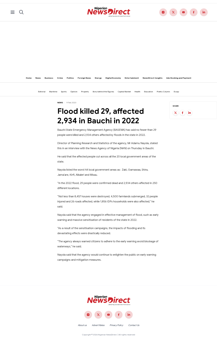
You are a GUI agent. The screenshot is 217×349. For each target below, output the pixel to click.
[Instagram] (163, 12)
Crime (60, 78)
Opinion (73, 91)
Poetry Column (163, 91)
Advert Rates (98, 325)
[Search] (21, 12)
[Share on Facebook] (182, 113)
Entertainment (132, 78)
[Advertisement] (108, 45)
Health (137, 91)
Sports (64, 91)
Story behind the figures (103, 91)
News (38, 78)
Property (85, 91)
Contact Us (133, 325)
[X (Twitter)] (173, 12)
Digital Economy (113, 78)
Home (29, 78)
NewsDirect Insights (153, 78)
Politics (70, 78)
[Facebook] (193, 12)
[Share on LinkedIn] (189, 113)
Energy (98, 78)
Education (148, 91)
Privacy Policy (116, 325)
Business (49, 78)
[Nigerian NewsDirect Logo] (108, 12)
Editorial (41, 91)
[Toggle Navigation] (12, 12)
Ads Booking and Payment (178, 78)
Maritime (53, 91)
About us (82, 325)
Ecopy (176, 91)
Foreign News (84, 78)
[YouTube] (183, 12)
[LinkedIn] (204, 12)
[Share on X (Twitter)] (175, 113)
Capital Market (124, 91)
